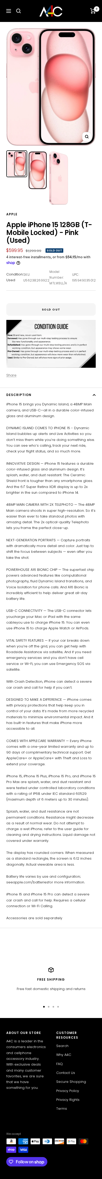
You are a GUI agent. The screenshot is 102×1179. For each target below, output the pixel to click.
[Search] (18, 11)
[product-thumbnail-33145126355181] (16, 163)
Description (18, 395)
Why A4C (63, 1054)
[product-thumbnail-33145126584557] (58, 178)
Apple (12, 214)
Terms (61, 1108)
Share (11, 375)
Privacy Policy (67, 1090)
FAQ (59, 1063)
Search (62, 1045)
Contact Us (65, 1072)
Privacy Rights (68, 1099)
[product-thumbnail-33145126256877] (37, 170)
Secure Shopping (71, 1081)
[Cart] (93, 11)
